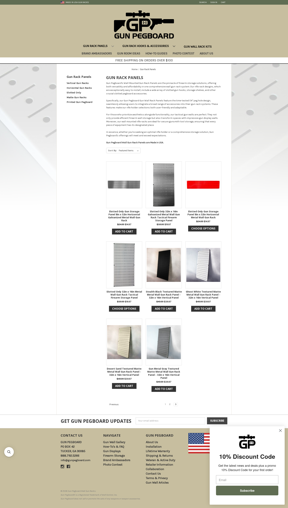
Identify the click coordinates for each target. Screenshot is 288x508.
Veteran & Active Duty (160, 460)
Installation (154, 446)
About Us (206, 53)
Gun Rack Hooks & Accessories (145, 46)
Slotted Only (74, 92)
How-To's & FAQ (113, 446)
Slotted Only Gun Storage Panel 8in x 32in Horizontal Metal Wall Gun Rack (203, 214)
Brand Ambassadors (97, 53)
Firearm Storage (114, 455)
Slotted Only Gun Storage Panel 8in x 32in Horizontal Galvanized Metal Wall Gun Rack (124, 216)
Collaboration (155, 469)
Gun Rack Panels (95, 46)
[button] (9, 452)
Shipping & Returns (159, 455)
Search (203, 2)
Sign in (213, 2)
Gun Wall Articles (157, 482)
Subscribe (247, 490)
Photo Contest (183, 53)
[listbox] (129, 150)
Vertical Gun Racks (78, 83)
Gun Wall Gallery (114, 442)
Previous (114, 404)
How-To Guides (156, 53)
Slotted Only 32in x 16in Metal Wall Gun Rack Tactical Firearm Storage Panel (124, 294)
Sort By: (112, 150)
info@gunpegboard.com (75, 460)
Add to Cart (124, 231)
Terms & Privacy (157, 478)
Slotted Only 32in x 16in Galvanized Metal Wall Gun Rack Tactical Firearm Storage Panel (164, 216)
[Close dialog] (280, 430)
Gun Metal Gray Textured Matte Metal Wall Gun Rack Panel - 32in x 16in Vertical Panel (163, 373)
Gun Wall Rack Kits (198, 46)
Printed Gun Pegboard (79, 102)
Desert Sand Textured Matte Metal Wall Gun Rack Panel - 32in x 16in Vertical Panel (124, 371)
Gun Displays (112, 451)
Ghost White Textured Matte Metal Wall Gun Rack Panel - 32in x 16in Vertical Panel (203, 294)
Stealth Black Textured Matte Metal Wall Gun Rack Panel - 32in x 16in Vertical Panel (164, 294)
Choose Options (203, 228)
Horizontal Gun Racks (79, 87)
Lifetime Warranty (158, 451)
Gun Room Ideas (128, 53)
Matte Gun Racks (76, 97)
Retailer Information (159, 464)
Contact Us (71, 435)
